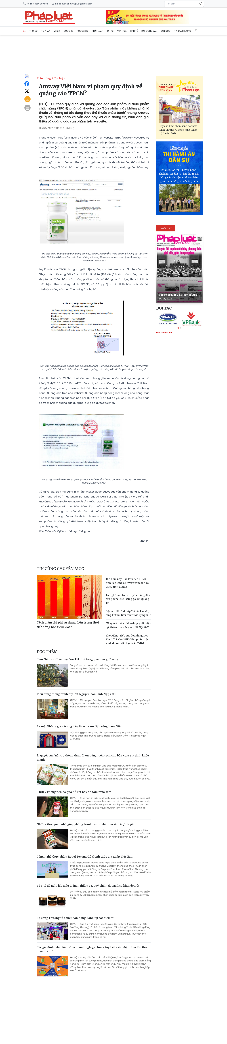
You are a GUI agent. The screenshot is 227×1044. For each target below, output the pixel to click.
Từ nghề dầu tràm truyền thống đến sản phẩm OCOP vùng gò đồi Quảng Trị (128, 598)
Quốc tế (68, 30)
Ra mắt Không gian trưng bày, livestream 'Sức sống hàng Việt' (79, 726)
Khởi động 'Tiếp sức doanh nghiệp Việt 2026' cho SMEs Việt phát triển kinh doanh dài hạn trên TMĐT (127, 639)
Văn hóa (121, 30)
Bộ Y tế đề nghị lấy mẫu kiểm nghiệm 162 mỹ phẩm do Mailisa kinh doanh (88, 885)
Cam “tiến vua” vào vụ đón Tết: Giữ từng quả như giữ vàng (77, 659)
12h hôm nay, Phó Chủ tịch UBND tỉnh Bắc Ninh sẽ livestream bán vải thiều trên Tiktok (128, 582)
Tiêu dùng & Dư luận (51, 78)
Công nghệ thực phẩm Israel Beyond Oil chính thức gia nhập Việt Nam (85, 856)
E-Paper (166, 228)
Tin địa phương (182, 30)
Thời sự (33, 30)
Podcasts (82, 30)
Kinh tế (134, 30)
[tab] (178, 328)
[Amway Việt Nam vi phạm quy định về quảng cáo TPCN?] (49, 17)
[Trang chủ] (24, 31)
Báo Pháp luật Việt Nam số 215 (178, 294)
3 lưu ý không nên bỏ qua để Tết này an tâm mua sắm (74, 792)
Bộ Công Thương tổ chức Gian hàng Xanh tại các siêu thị (75, 918)
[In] (27, 108)
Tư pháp (45, 30)
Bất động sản (149, 30)
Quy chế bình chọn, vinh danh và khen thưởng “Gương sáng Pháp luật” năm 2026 (178, 129)
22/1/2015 (99, 260)
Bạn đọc (165, 30)
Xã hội (110, 30)
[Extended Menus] (196, 30)
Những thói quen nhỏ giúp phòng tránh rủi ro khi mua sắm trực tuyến (86, 824)
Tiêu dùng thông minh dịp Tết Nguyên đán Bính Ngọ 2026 (76, 694)
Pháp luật (97, 30)
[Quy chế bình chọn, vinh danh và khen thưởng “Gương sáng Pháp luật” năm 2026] (179, 109)
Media (57, 30)
